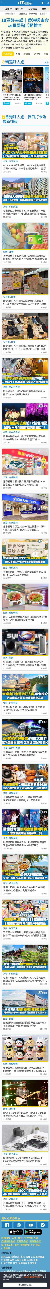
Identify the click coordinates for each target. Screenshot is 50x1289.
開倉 (20, 1237)
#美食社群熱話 (39, 1271)
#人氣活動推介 (24, 1271)
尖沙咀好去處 (31, 1237)
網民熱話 (5, 1256)
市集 (14, 1237)
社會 (16, 1244)
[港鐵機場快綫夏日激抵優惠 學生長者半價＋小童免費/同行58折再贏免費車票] (25, 1003)
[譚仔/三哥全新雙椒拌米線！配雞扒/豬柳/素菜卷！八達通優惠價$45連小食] (25, 597)
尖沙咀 (37, 53)
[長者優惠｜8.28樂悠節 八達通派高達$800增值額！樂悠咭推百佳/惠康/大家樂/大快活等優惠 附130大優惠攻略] (25, 236)
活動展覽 (5, 1237)
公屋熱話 (23, 13)
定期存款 (44, 13)
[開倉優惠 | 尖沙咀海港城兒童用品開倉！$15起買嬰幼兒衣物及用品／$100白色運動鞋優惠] (25, 281)
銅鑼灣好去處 (8, 1241)
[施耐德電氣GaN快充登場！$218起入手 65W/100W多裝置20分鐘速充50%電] (25, 1138)
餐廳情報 (24, 1244)
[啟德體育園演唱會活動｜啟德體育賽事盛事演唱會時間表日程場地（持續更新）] (25, 822)
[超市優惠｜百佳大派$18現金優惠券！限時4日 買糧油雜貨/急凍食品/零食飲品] (25, 507)
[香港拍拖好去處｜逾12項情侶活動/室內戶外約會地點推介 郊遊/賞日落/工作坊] (25, 416)
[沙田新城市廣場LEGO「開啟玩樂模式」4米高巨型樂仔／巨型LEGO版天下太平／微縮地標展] (25, 1183)
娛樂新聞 (33, 13)
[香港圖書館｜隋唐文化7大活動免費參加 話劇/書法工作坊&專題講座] (25, 552)
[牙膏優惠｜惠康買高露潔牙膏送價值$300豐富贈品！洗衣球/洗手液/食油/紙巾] (25, 462)
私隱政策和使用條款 (32, 1277)
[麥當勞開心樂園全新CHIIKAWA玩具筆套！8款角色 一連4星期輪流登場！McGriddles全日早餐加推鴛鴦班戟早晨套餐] (25, 1048)
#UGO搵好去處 (8, 1271)
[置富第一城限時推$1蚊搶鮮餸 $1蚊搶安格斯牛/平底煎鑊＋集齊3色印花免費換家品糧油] (25, 913)
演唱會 (8, 8)
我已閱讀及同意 (25, 1284)
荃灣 (46, 53)
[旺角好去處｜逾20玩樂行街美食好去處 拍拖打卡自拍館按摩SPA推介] (25, 371)
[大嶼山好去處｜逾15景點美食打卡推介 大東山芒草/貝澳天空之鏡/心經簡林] (25, 687)
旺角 (18, 53)
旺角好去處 (7, 1244)
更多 (46, 62)
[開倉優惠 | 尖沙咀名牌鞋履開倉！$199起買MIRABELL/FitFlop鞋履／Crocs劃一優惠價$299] (25, 326)
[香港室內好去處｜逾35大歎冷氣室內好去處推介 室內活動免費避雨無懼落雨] (25, 732)
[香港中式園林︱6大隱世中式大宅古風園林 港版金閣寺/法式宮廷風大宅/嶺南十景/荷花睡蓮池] (25, 958)
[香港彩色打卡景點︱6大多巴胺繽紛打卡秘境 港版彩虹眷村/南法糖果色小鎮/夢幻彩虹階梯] (25, 191)
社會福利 (5, 1248)
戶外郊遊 (35, 1244)
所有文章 (8, 53)
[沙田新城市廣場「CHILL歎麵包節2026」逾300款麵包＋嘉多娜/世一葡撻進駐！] (25, 777)
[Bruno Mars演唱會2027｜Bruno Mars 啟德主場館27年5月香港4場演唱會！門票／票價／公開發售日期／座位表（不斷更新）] (25, 1093)
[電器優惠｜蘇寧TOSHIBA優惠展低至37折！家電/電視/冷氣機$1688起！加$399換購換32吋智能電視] (25, 642)
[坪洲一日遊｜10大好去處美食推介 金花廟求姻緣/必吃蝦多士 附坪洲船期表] (25, 867)
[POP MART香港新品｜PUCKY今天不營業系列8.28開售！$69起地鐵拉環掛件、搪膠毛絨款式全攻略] (25, 146)
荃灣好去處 (35, 1241)
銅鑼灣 (27, 53)
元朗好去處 (22, 1241)
